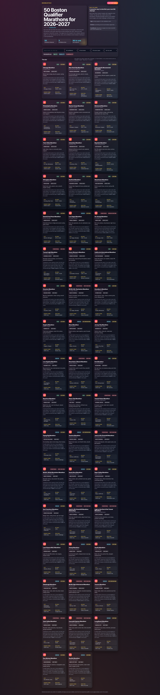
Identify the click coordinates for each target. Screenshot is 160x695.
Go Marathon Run (52, 27)
